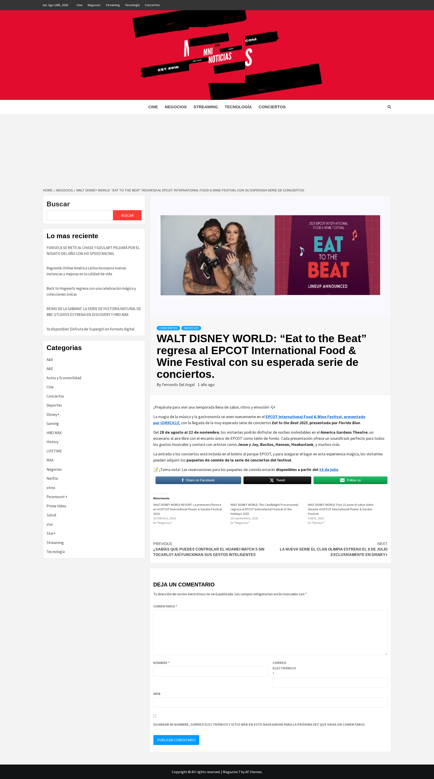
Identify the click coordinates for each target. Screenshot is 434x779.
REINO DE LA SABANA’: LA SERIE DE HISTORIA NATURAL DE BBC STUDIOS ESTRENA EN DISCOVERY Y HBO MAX (94, 311)
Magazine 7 (231, 772)
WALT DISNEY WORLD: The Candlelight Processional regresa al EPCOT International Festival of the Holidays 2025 (264, 509)
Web (156, 693)
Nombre (161, 662)
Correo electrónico (284, 668)
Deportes (54, 405)
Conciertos (152, 5)
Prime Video (56, 506)
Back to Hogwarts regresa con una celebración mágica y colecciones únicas (91, 291)
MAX (50, 460)
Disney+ (53, 414)
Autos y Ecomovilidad (64, 377)
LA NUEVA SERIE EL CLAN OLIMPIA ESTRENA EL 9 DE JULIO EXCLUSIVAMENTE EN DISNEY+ (333, 549)
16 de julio (328, 469)
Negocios (94, 5)
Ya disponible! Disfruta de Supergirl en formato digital (90, 329)
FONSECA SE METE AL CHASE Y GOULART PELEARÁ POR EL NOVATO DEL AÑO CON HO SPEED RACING (93, 250)
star (50, 524)
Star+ (51, 533)
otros (51, 487)
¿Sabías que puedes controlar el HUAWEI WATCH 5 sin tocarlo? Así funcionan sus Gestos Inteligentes (208, 549)
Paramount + (57, 496)
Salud (51, 515)
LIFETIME (54, 451)
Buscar (58, 204)
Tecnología (132, 5)
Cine (80, 5)
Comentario (165, 606)
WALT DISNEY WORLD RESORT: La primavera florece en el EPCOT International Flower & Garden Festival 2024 (187, 509)
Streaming (113, 5)
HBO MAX (54, 432)
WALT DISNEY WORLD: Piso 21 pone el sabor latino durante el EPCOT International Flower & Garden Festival (341, 509)
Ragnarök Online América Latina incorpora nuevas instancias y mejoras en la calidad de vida (86, 271)
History (53, 441)
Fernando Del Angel (179, 384)
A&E (50, 359)
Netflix (52, 478)
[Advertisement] (217, 148)
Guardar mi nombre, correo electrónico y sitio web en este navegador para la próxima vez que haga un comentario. (259, 724)
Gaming (53, 423)
